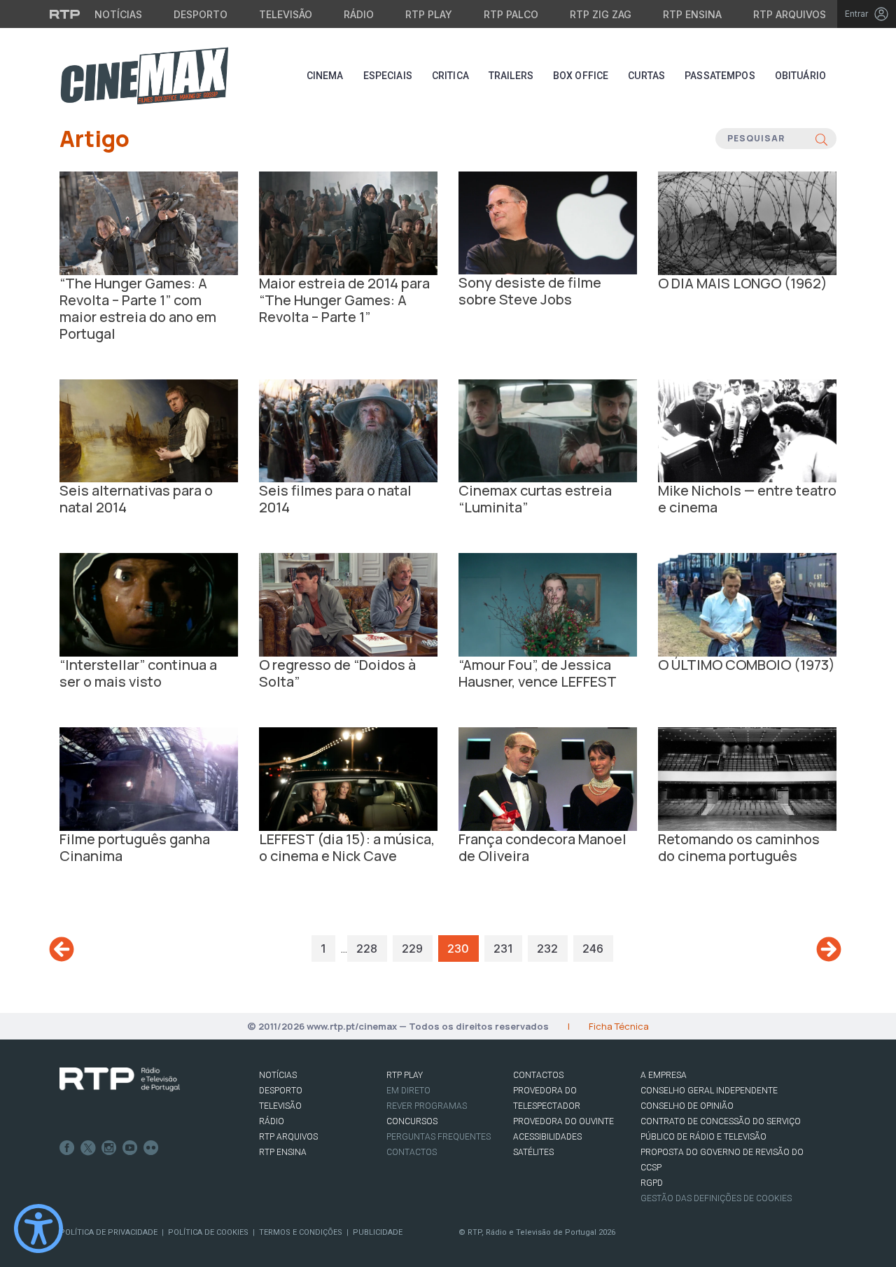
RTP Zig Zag (600, 14)
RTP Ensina (692, 14)
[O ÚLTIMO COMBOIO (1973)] (747, 604)
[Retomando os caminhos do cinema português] (747, 778)
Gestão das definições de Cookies (716, 1198)
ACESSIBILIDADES (547, 1137)
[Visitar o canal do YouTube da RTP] (130, 1148)
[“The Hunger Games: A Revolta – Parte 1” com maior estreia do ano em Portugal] (148, 222)
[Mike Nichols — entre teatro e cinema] (747, 430)
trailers (511, 75)
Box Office (580, 75)
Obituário (800, 75)
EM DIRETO (408, 1091)
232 (547, 948)
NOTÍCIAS (278, 1075)
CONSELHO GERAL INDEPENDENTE (709, 1091)
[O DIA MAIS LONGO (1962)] (747, 222)
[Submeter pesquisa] (821, 138)
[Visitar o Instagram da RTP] (109, 1148)
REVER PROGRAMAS (426, 1106)
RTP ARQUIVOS (288, 1137)
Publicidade (377, 1232)
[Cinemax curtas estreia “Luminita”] (547, 430)
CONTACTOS (538, 1075)
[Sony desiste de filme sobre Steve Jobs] (547, 222)
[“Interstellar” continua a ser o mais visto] (148, 604)
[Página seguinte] (828, 949)
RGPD (651, 1183)
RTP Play (428, 14)
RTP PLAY (404, 1075)
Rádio (359, 14)
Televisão (285, 14)
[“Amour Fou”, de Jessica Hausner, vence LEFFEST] (547, 603)
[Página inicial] (144, 75)
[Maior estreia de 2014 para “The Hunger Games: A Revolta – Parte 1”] (348, 222)
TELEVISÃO (280, 1106)
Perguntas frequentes (438, 1137)
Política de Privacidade (108, 1232)
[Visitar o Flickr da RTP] (151, 1148)
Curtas (646, 75)
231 (502, 948)
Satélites (533, 1152)
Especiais (387, 75)
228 (366, 948)
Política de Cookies (208, 1232)
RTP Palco (511, 14)
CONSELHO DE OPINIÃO (687, 1106)
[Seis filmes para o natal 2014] (348, 430)
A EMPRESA (663, 1075)
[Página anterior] (61, 950)
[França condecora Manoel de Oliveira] (547, 778)
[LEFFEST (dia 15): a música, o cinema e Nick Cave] (348, 778)
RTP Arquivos (789, 14)
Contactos (411, 1152)
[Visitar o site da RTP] (65, 14)
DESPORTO (280, 1091)
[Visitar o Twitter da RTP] (88, 1148)
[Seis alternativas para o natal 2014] (148, 430)
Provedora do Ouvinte (563, 1121)
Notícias (118, 14)
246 (592, 948)
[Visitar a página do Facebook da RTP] (67, 1148)
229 (412, 948)
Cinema (325, 75)
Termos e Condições (300, 1232)
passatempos (720, 75)
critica (450, 75)
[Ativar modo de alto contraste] (38, 1228)
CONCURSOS (412, 1121)
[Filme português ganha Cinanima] (148, 777)
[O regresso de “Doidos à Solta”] (348, 604)
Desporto (200, 14)
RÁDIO (271, 1121)
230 (458, 948)
